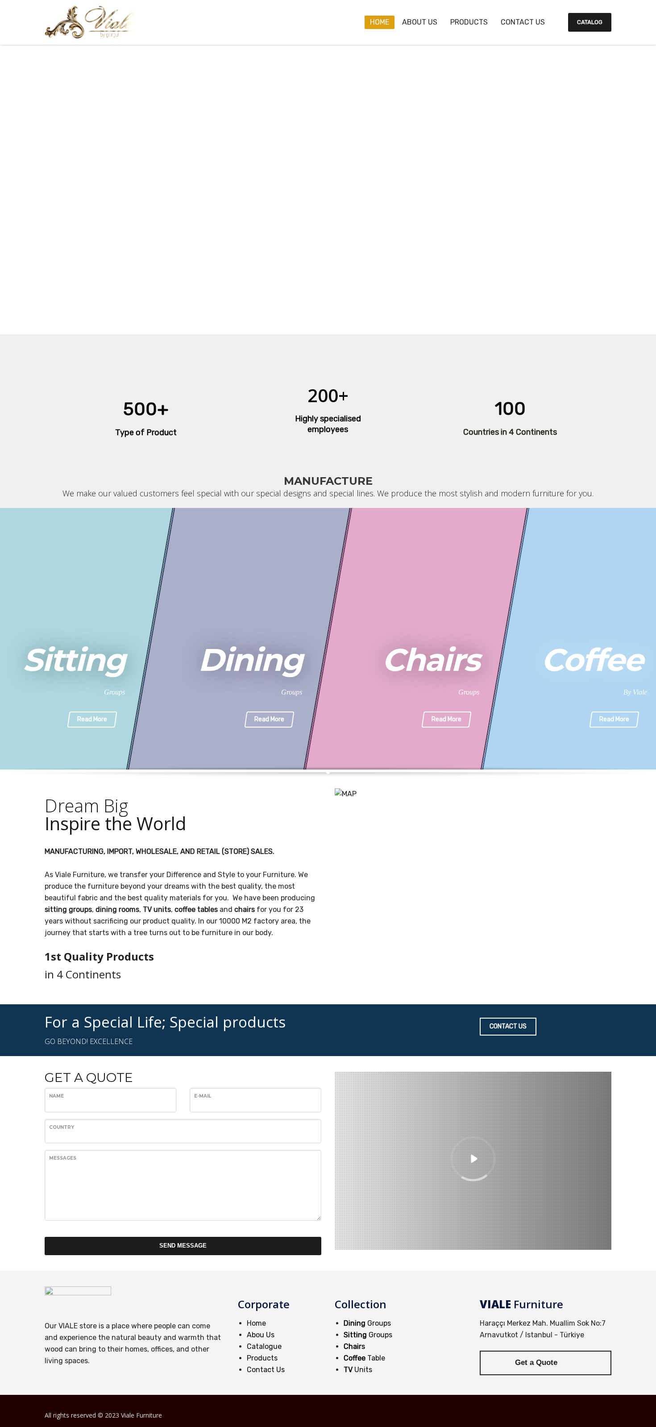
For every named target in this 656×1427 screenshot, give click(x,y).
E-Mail (202, 1096)
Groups (367, 1323)
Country (61, 1127)
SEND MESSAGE (183, 1245)
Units (358, 1369)
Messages (62, 1158)
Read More (92, 719)
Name (56, 1096)
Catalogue (264, 1346)
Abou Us (260, 1335)
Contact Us (266, 1369)
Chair (352, 1346)
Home (256, 1323)
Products (262, 1358)
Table (364, 1358)
